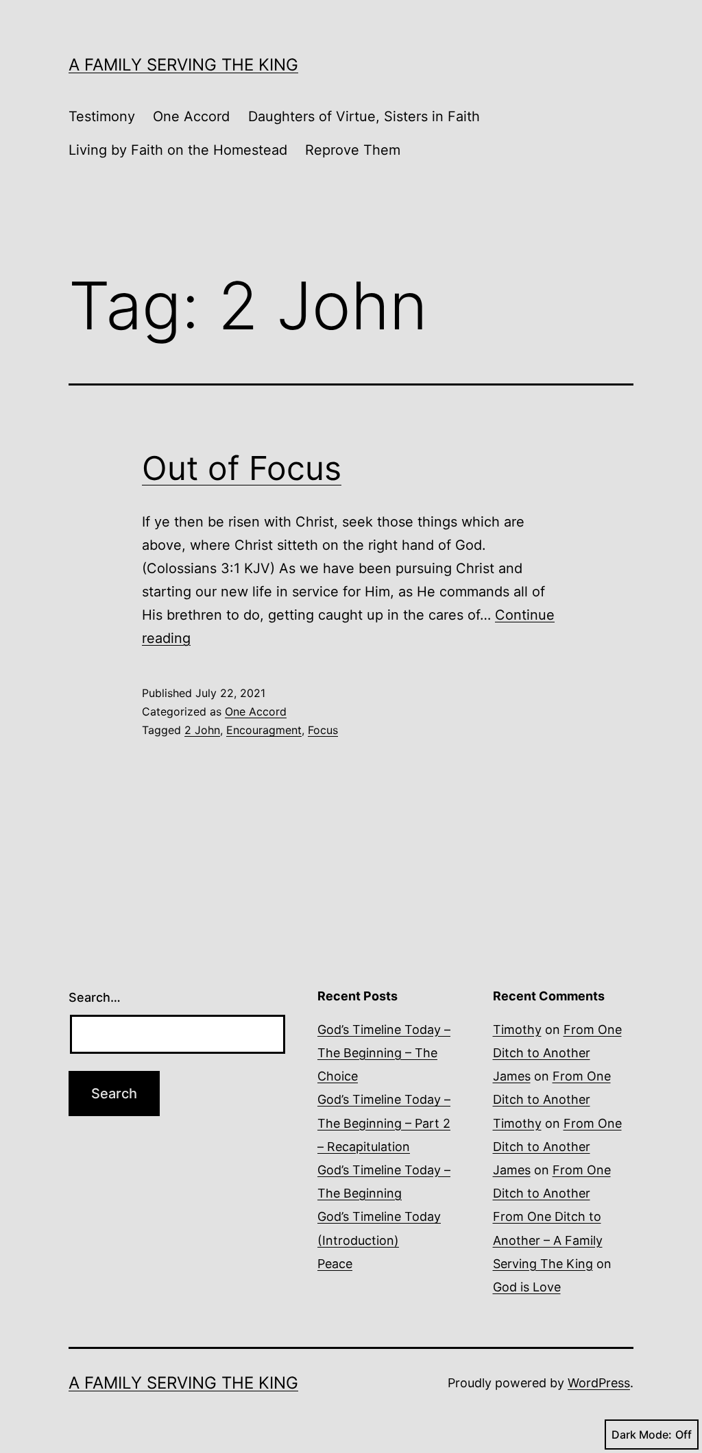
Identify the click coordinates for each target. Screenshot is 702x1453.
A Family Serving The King (183, 65)
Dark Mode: (642, 1434)
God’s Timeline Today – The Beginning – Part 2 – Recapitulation (383, 1122)
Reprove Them (352, 150)
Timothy (517, 1029)
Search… (95, 997)
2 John (202, 730)
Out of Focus (241, 468)
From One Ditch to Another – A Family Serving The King (548, 1239)
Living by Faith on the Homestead (178, 150)
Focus (323, 730)
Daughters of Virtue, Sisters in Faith (364, 116)
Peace (334, 1263)
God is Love (527, 1287)
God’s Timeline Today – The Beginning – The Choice (383, 1052)
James (512, 1076)
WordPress (599, 1383)
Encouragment (264, 730)
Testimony (102, 116)
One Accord (191, 116)
